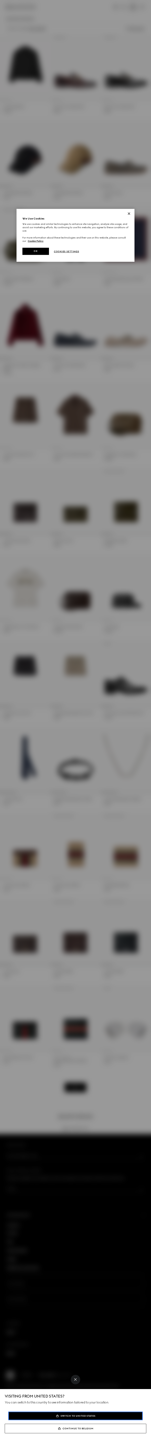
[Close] (75, 1379)
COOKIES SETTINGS (66, 251)
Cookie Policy (35, 241)
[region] (75, 235)
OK (36, 251)
